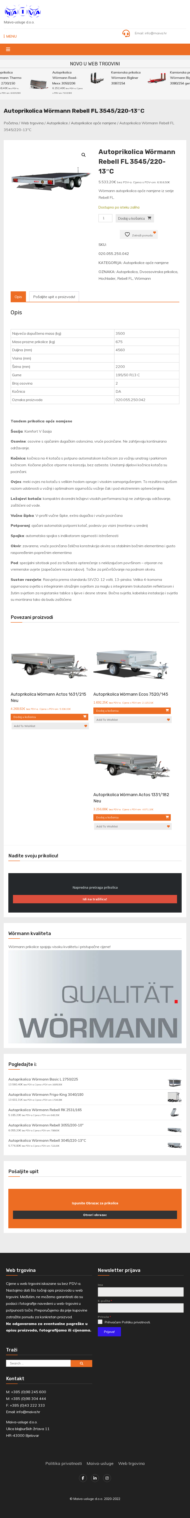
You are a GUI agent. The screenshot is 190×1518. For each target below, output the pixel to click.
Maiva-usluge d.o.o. (19, 22)
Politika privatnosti (63, 1463)
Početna (11, 123)
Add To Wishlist (24, 726)
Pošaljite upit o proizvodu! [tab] (54, 296)
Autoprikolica (127, 271)
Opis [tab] (18, 296)
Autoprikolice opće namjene (93, 123)
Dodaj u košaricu (131, 218)
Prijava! (109, 1332)
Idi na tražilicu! (95, 899)
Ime (100, 1284)
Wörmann (142, 278)
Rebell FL (125, 278)
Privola (104, 1317)
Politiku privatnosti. (136, 1322)
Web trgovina (32, 123)
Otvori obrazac (95, 1215)
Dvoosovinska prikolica (158, 271)
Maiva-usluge (100, 1463)
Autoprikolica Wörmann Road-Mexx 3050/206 (60, 77)
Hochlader (106, 278)
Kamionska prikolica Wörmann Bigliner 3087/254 (122, 77)
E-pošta (105, 1301)
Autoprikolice (57, 123)
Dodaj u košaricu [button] (24, 717)
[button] (83, 155)
